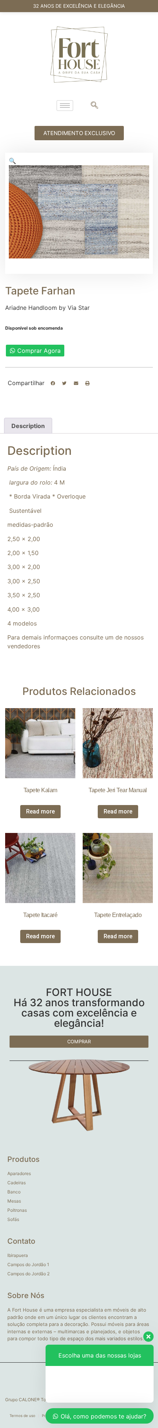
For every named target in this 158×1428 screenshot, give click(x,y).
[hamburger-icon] (65, 105)
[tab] (28, 426)
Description (28, 426)
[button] (53, 383)
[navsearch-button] (94, 105)
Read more (40, 811)
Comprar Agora (39, 350)
